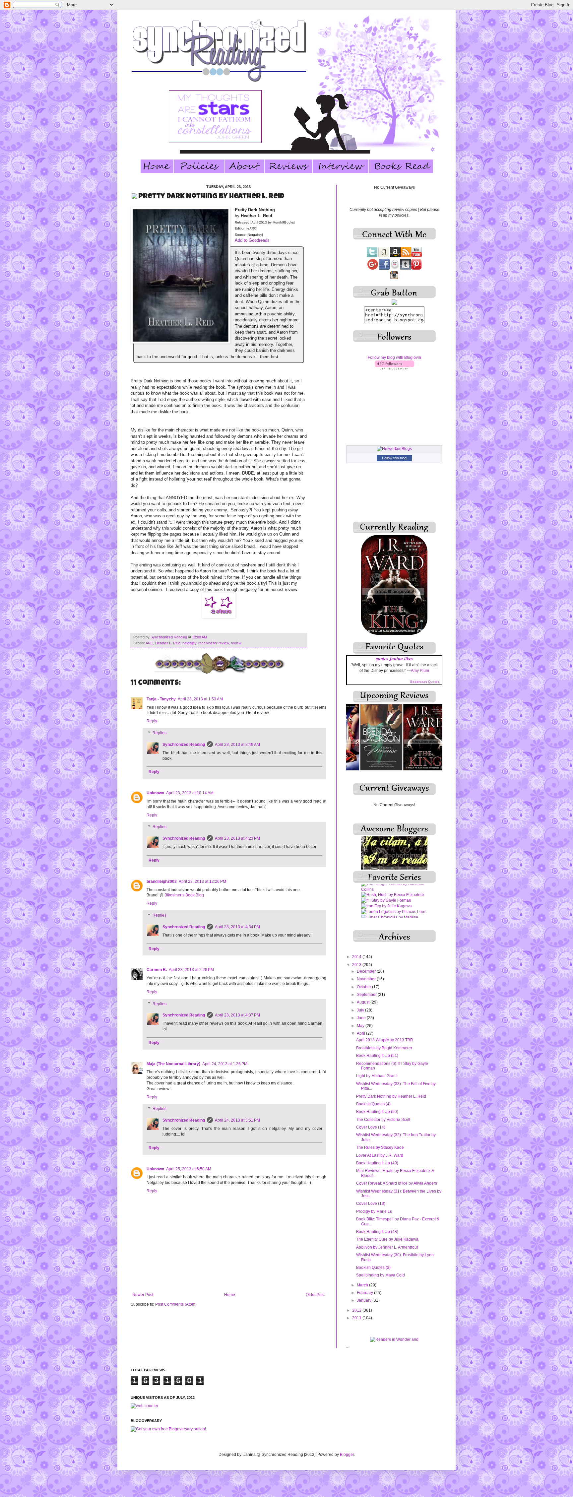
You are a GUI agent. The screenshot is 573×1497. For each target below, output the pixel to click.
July (361, 1010)
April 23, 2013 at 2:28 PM (191, 969)
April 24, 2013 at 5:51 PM (237, 1120)
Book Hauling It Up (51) (377, 1055)
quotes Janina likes (394, 658)
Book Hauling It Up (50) (377, 1111)
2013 (357, 964)
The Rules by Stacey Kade (380, 1147)
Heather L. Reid (167, 643)
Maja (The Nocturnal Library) (173, 1064)
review (236, 643)
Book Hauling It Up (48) (377, 1231)
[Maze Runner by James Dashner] (393, 907)
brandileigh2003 (162, 881)
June (362, 1017)
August (363, 1002)
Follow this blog (394, 458)
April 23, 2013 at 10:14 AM (190, 793)
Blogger (347, 1454)
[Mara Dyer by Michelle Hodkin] (391, 896)
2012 (357, 1310)
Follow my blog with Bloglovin (394, 357)
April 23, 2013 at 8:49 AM (237, 744)
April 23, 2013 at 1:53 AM (200, 699)
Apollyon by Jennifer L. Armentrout (387, 1247)
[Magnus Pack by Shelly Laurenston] (394, 890)
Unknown (155, 793)
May (361, 1025)
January (364, 1300)
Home (229, 1294)
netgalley (189, 643)
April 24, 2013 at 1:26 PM (224, 1064)
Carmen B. (157, 969)
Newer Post (142, 1294)
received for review (213, 643)
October (364, 987)
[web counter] (144, 1405)
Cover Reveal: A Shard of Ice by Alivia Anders (396, 1183)
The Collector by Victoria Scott (383, 1119)
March (363, 1285)
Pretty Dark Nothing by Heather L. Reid (391, 1096)
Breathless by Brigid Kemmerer (384, 1048)
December (367, 971)
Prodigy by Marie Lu (374, 1211)
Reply (152, 721)
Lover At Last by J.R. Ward (379, 1155)
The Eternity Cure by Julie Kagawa (387, 1239)
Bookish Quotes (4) (373, 1104)
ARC (149, 643)
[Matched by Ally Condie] (385, 901)
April (361, 1033)
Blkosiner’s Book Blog (184, 895)
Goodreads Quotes (424, 681)
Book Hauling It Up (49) (377, 1163)
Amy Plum (420, 670)
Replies (159, 733)
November (367, 979)
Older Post (315, 1294)
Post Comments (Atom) (176, 1304)
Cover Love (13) (370, 1203)
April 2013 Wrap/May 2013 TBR (384, 1040)
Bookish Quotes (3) (373, 1267)
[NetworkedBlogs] (394, 448)
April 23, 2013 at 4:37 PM (237, 1015)
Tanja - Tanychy (161, 699)
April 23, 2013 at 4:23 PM (237, 838)
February (365, 1292)
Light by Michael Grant (376, 1076)
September (367, 994)
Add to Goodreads (252, 240)
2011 (357, 1318)
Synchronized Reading (169, 637)
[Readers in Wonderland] (394, 1339)
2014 (357, 956)
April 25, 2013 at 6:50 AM (188, 1169)
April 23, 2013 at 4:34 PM (237, 927)
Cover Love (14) (370, 1127)
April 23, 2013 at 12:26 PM (202, 881)
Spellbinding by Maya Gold (380, 1275)
